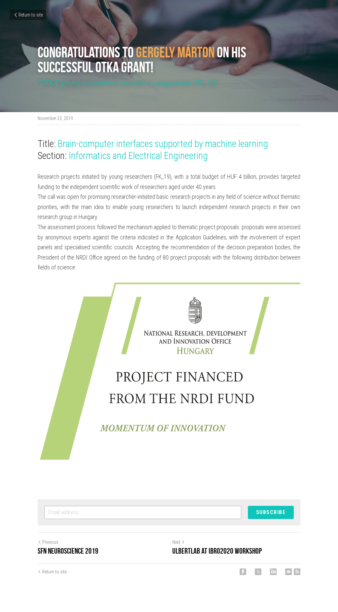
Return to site (30, 14)
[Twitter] (258, 571)
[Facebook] (243, 571)
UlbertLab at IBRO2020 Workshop (217, 551)
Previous (50, 542)
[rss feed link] (297, 571)
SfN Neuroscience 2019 (68, 551)
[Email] (288, 571)
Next (176, 542)
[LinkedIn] (273, 571)
